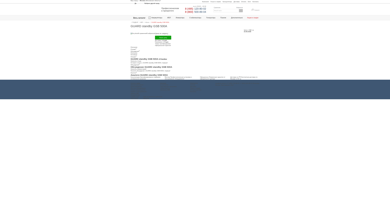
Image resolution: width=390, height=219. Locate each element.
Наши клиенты (165, 88)
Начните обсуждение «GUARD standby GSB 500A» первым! (150, 71)
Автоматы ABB (165, 90)
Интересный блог (196, 90)
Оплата (192, 85)
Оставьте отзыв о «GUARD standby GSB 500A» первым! (149, 63)
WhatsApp (256, 83)
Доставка (193, 86)
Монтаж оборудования (138, 88)
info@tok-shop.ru (220, 83)
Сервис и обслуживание (139, 91)
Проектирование (136, 86)
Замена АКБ (135, 93)
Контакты (193, 91)
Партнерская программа (168, 86)
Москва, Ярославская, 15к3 (224, 85)
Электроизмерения (137, 85)
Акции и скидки (195, 88)
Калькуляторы (135, 95)
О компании (164, 85)
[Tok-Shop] (145, 9)
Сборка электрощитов (138, 90)
